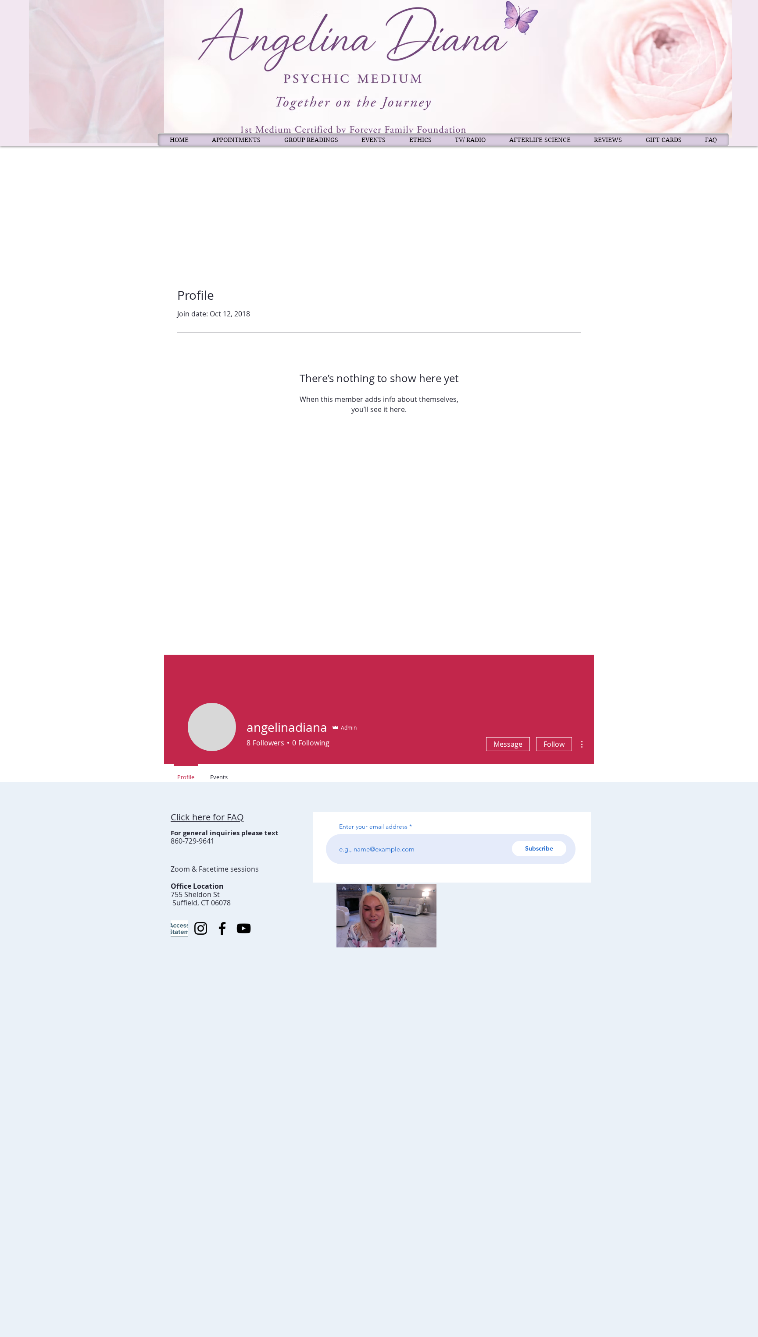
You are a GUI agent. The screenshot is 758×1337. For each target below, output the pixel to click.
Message (507, 744)
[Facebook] (222, 928)
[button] (425, 937)
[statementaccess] (179, 928)
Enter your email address (373, 826)
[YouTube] (243, 928)
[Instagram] (200, 928)
